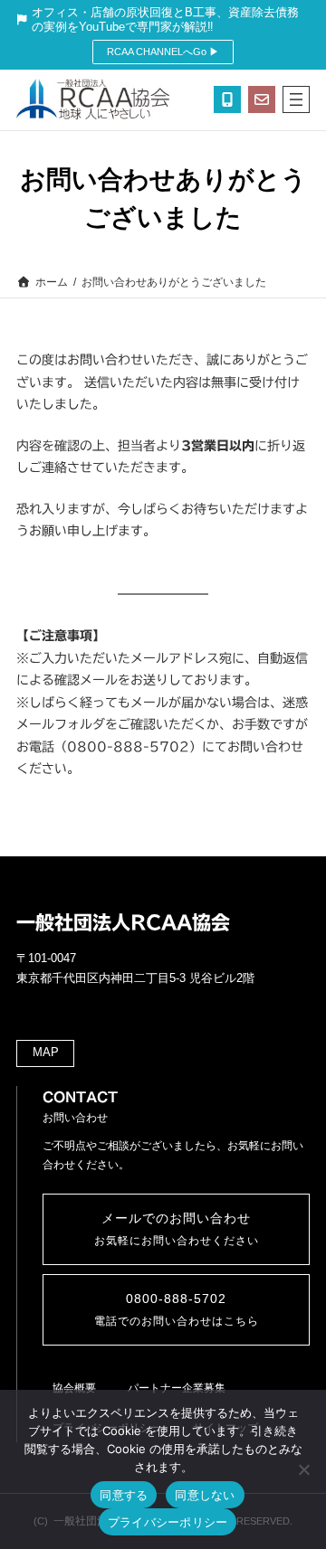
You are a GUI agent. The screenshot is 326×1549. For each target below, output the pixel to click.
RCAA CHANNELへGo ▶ (163, 51)
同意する (124, 1495)
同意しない (205, 1495)
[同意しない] (303, 1469)
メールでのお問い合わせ (176, 1229)
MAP (46, 1052)
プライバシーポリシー (168, 1522)
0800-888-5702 (176, 1309)
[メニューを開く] (296, 99)
